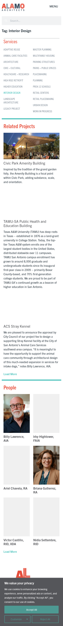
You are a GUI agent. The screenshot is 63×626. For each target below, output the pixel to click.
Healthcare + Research (16, 74)
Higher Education (13, 86)
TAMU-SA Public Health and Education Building (25, 223)
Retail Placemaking (43, 98)
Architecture (11, 61)
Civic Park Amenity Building (24, 163)
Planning (38, 80)
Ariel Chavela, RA (15, 488)
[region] (31, 602)
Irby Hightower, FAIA (43, 438)
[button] (54, 6)
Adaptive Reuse (12, 49)
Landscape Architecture (11, 100)
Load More (10, 374)
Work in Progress (42, 111)
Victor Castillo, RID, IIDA (14, 542)
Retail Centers (41, 92)
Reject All (45, 619)
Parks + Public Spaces (44, 68)
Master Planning (42, 49)
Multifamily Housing (44, 55)
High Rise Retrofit (13, 80)
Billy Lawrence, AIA (14, 438)
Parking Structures (44, 61)
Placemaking (40, 74)
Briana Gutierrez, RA (44, 490)
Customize (16, 619)
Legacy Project (12, 108)
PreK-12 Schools (42, 86)
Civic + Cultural (12, 68)
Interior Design (12, 92)
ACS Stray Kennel (17, 326)
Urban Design (40, 105)
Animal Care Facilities (15, 55)
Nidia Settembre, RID (44, 542)
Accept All (31, 609)
